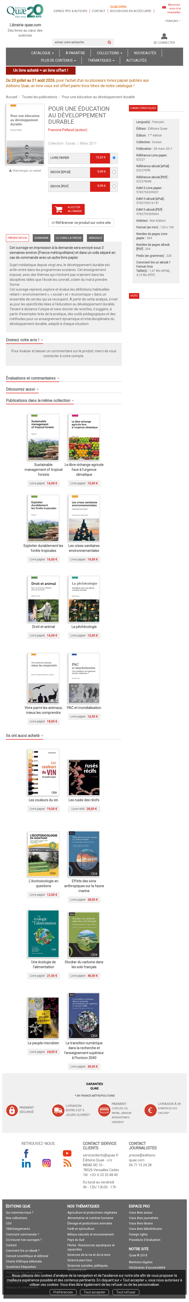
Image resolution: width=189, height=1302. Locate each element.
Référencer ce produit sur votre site (83, 223)
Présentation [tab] (17, 238)
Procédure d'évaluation (144, 1240)
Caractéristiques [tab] (143, 108)
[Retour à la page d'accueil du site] (25, 11)
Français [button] (172, 21)
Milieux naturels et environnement (90, 1234)
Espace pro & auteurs (70, 11)
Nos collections (16, 1218)
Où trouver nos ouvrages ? (24, 1240)
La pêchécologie (84, 627)
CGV (9, 1223)
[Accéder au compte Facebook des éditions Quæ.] (26, 1153)
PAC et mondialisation (84, 708)
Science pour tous (79, 1260)
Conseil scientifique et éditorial (27, 1256)
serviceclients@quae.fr (101, 1155)
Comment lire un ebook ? (22, 1250)
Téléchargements (18, 1229)
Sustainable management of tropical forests (44, 469)
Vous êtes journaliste (143, 1218)
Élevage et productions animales (89, 1223)
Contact (98, 11)
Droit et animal (43, 627)
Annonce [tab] (95, 238)
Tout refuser (126, 1292)
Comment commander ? (22, 1234)
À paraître (75, 53)
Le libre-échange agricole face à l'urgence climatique (84, 469)
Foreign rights (138, 1234)
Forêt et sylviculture (80, 1229)
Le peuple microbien (43, 1043)
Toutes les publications (39, 97)
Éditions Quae (157, 128)
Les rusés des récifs (84, 800)
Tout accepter (94, 1292)
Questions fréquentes (21, 1267)
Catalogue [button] (41, 53)
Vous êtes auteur (141, 1212)
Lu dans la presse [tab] (68, 238)
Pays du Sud (75, 1240)
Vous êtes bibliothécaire (145, 1229)
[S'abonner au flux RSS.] (67, 1163)
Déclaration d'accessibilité (147, 1267)
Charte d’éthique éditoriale (24, 1261)
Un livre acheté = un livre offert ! (40, 70)
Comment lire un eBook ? (153, 262)
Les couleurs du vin (43, 800)
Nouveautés (145, 53)
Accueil (11, 97)
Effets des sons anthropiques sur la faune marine (84, 886)
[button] (64, 338)
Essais (71, 143)
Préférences (63, 1292)
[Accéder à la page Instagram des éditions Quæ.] (47, 1163)
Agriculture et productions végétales (92, 1212)
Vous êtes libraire (141, 1223)
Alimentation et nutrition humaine (90, 1218)
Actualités (136, 60)
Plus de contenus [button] (57, 60)
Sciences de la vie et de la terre (88, 1255)
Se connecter (164, 42)
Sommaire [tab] (41, 238)
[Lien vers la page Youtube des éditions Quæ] (67, 1153)
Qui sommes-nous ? (19, 1212)
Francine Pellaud (61, 130)
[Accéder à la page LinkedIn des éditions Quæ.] (26, 1163)
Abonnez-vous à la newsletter (174, 8)
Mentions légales (141, 1262)
